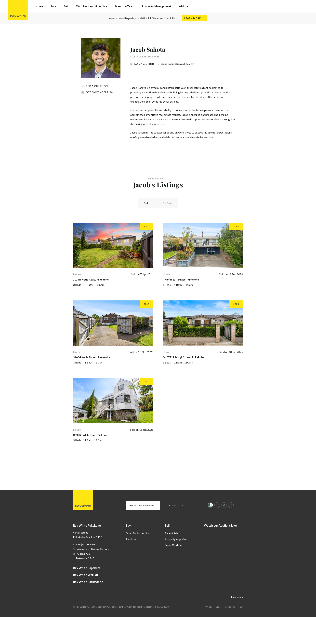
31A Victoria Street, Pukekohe (91, 357)
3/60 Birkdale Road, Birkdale (90, 434)
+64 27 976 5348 (144, 63)
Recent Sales (172, 533)
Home (39, 6)
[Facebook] (217, 505)
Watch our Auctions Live (91, 6)
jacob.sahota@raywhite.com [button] (177, 63)
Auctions (131, 539)
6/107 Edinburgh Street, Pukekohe (183, 357)
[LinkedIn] (231, 505)
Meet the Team (124, 6)
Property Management (156, 6)
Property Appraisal (176, 539)
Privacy (208, 606)
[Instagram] (224, 505)
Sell (167, 525)
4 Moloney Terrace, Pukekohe (181, 279)
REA (241, 606)
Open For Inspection (138, 533)
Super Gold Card (174, 545)
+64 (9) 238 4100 (86, 544)
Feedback (230, 606)
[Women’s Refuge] (210, 506)
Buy (128, 525)
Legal (218, 606)
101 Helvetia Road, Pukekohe (91, 279)
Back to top (237, 597)
